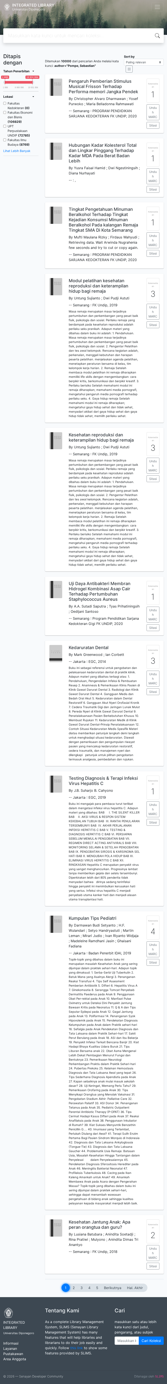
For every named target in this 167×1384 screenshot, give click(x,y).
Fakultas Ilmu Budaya (19, 142)
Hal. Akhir (135, 1288)
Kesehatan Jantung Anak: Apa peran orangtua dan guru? (99, 1224)
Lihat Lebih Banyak (16, 151)
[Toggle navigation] (157, 7)
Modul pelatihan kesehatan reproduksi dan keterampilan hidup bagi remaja (98, 286)
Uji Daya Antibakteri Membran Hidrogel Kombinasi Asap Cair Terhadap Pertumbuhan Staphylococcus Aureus (99, 591)
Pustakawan (13, 1354)
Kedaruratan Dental (89, 647)
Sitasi (153, 125)
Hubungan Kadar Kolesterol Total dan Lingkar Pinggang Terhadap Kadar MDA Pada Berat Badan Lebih (103, 153)
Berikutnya (112, 1288)
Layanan (10, 1348)
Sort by (129, 56)
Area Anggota (14, 1359)
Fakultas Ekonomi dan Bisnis (20, 117)
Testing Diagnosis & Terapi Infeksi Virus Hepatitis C (103, 781)
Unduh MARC (153, 112)
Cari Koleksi (151, 1340)
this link (76, 1348)
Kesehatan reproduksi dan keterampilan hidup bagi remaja (101, 437)
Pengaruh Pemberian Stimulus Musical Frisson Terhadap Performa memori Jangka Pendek (103, 86)
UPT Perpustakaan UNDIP (19, 130)
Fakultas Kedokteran (19, 105)
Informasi (10, 1343)
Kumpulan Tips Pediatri (92, 918)
